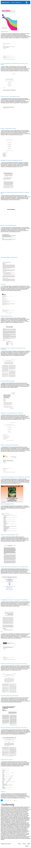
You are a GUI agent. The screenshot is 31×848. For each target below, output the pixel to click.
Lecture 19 (3, 284)
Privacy (24, 843)
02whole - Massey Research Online (8, 128)
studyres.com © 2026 (5, 843)
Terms (19, 843)
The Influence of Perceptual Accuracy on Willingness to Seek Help (15, 477)
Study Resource (5, 2)
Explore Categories (16, 2)
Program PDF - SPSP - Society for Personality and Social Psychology (13, 348)
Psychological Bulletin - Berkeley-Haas (9, 257)
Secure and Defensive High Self (7, 381)
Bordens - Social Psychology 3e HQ (8, 225)
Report (27, 846)
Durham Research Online (6, 316)
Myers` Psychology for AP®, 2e (7, 504)
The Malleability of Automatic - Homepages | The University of (14, 599)
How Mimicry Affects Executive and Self (9, 695)
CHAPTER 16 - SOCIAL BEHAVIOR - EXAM (9, 534)
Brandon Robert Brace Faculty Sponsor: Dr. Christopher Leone (14, 566)
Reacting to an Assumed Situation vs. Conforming (12, 413)
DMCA (28, 843)
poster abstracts (4, 31)
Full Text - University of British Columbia (9, 445)
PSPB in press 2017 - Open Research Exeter (10, 96)
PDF (2, 631)
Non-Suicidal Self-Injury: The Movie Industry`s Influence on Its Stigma (14, 64)
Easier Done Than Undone (6, 759)
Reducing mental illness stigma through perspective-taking (14, 663)
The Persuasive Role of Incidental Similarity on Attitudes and (14, 727)
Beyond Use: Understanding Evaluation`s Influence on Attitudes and (15, 193)
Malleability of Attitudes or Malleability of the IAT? (11, 160)
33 (14, 800)
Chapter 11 (3, 791)
